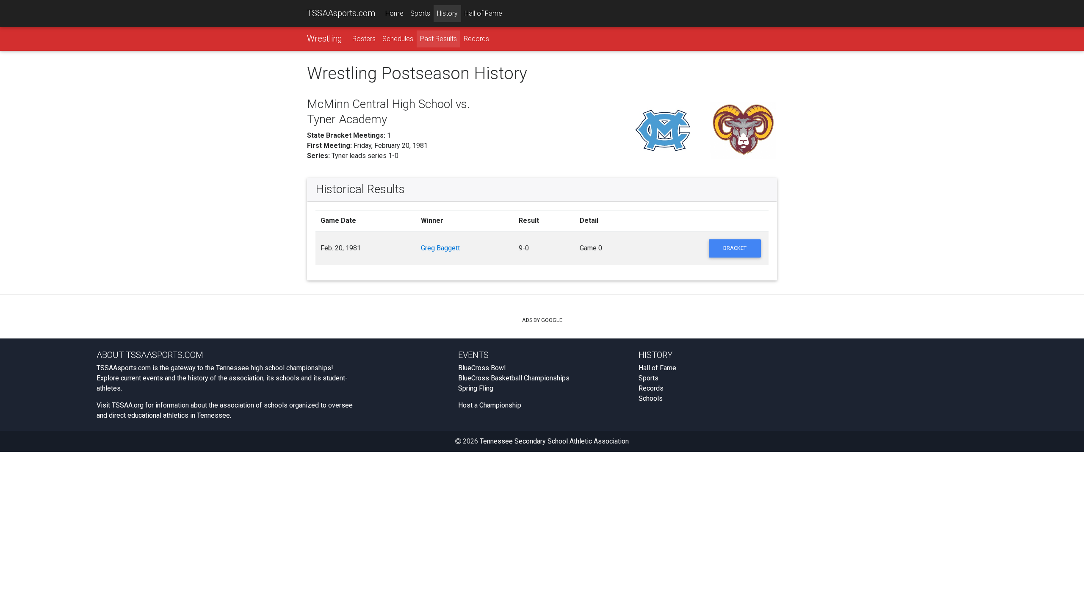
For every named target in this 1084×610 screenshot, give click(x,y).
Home (394, 13)
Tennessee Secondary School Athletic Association (554, 441)
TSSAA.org (128, 405)
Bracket (735, 248)
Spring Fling (475, 388)
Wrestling (324, 38)
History (447, 13)
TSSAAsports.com (341, 13)
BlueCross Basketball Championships (514, 378)
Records (476, 39)
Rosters (364, 39)
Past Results (438, 39)
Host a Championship (489, 405)
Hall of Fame (483, 13)
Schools (651, 398)
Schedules (397, 39)
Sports (420, 13)
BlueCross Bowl (482, 368)
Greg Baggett (440, 248)
